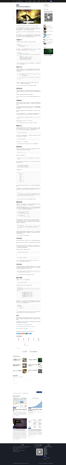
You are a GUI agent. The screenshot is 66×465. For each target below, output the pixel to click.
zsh (30, 28)
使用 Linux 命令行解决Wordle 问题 (49, 35)
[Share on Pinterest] (13, 19)
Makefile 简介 (48, 37)
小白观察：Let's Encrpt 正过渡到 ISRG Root (32, 365)
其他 (45, 454)
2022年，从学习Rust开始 (50, 31)
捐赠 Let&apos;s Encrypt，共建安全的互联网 (20, 410)
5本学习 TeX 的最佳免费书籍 (50, 40)
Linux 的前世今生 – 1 (49, 43)
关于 (42, 1)
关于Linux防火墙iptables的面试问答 (19, 429)
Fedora (46, 451)
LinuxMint (46, 452)
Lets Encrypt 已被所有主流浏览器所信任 (34, 429)
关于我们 (40, 463)
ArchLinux (46, 449)
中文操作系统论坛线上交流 (47, 6)
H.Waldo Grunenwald (21, 326)
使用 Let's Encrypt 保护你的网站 (32, 371)
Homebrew (24, 31)
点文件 (24, 25)
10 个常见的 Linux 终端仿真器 (32, 359)
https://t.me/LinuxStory (38, 446)
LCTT (19, 328)
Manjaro (46, 450)
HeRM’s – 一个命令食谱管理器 (17, 370)
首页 (26, 1)
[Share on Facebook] (13, 15)
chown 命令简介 (24, 351)
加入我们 (42, 463)
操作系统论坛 (51, 463)
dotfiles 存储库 (23, 321)
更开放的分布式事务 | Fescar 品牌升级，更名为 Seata (17, 365)
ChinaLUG (48, 463)
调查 (45, 1)
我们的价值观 (45, 463)
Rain (14, 416)
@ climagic (31, 188)
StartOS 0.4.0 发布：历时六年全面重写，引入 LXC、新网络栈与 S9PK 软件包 (21, 446)
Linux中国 (24, 328)
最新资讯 (30, 1)
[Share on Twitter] (13, 17)
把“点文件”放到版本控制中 (33, 351)
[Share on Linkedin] (13, 21)
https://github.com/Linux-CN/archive (28, 331)
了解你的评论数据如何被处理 (25, 393)
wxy (31, 326)
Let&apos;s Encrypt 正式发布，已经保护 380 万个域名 (35, 410)
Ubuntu (46, 448)
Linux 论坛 (34, 1)
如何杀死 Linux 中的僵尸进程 (50, 28)
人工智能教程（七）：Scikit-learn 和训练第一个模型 (17, 360)
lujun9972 (27, 326)
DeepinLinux (46, 453)
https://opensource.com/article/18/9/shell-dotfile (24, 324)
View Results (48, 457)
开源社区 (39, 1)
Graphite (27, 207)
